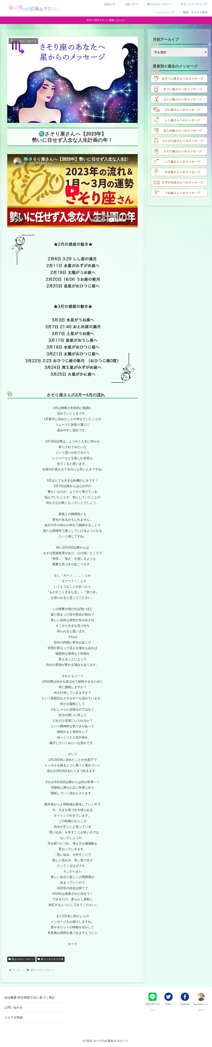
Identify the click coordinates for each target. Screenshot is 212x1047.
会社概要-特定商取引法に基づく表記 (29, 997)
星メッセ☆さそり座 (52, 959)
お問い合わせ (13, 1007)
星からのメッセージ (23, 959)
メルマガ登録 (13, 1017)
